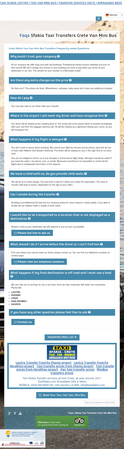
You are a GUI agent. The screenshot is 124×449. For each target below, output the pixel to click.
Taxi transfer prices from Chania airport (65, 366)
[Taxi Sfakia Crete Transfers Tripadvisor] (62, 421)
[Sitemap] (20, 413)
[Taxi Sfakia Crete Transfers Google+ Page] (9, 413)
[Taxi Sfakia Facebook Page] (14, 413)
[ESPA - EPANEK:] (22, 438)
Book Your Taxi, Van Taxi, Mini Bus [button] (63, 395)
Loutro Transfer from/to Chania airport (44, 362)
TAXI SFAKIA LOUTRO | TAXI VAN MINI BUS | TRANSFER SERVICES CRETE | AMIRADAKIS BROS (61, 3)
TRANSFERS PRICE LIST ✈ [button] (62, 337)
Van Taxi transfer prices (77, 369)
